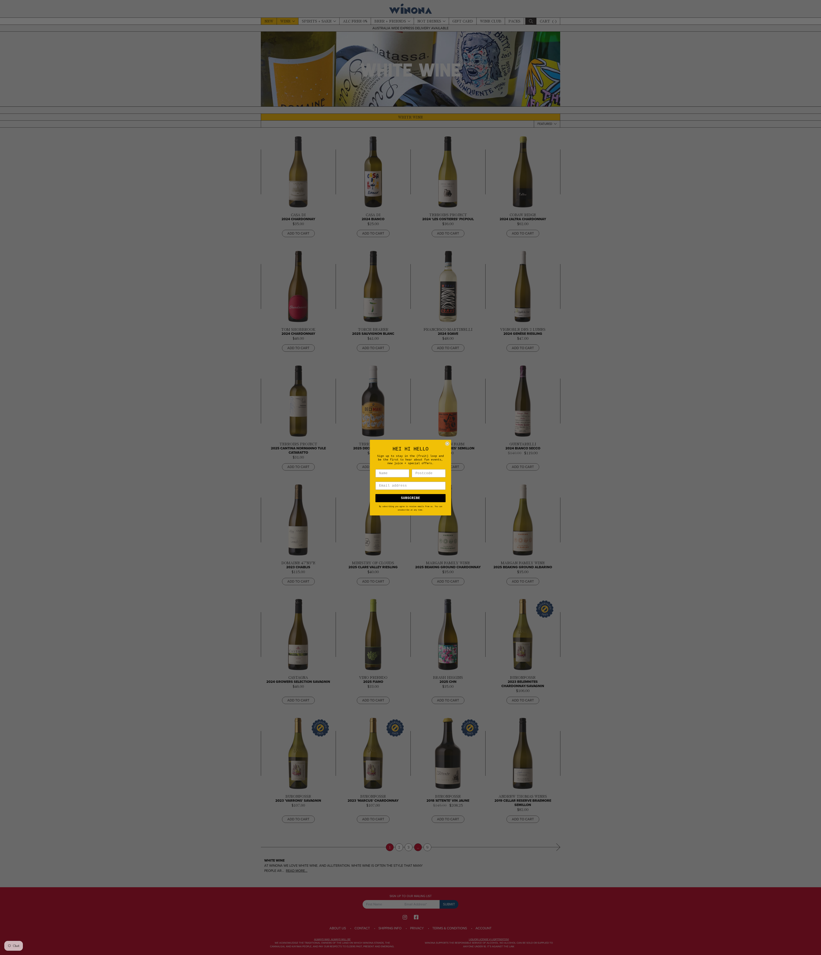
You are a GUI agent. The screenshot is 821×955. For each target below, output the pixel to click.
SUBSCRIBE (410, 498)
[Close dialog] (447, 443)
